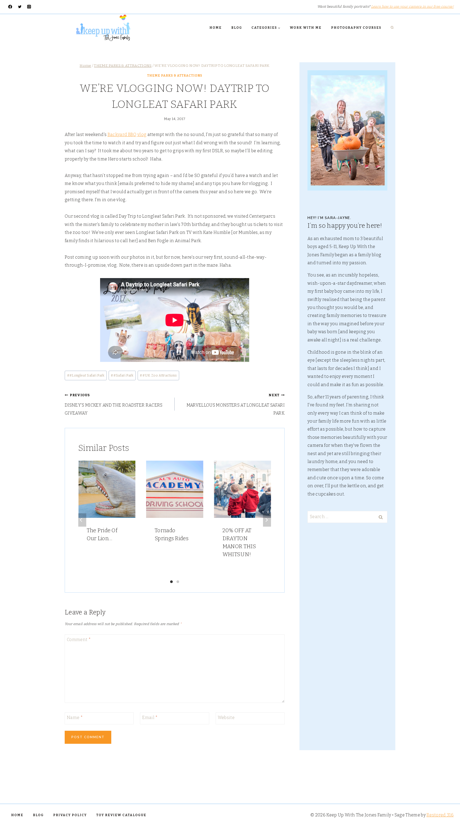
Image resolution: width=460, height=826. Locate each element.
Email (150, 717)
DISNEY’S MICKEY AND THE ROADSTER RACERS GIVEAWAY (113, 404)
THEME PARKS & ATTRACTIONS (174, 75)
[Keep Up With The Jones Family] (103, 27)
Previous (82, 520)
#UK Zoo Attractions (158, 375)
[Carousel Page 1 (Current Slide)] (171, 582)
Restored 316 (440, 814)
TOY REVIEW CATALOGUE (121, 815)
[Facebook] (10, 7)
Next (267, 520)
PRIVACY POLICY (70, 815)
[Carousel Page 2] (178, 582)
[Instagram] (29, 7)
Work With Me (306, 28)
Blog (236, 28)
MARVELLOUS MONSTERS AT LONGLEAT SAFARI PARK (236, 404)
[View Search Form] (392, 27)
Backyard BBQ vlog (127, 134)
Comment (79, 639)
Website (226, 717)
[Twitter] (20, 7)
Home (216, 28)
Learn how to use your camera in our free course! (412, 7)
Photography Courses (356, 28)
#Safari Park (122, 375)
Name (75, 717)
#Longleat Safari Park (86, 375)
